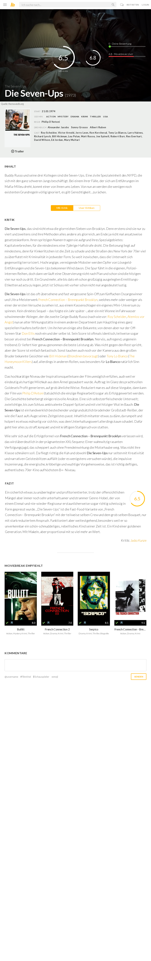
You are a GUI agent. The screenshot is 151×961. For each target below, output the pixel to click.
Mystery (63, 116)
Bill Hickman (58, 356)
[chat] (122, 5)
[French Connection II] (57, 596)
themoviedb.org (16, 103)
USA (105, 116)
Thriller (95, 116)
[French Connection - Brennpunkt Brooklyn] (130, 596)
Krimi (84, 116)
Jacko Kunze (138, 540)
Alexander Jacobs (58, 127)
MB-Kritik (62, 207)
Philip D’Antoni (33, 393)
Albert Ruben (98, 127)
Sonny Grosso (79, 127)
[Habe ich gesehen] (7, 623)
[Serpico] (94, 596)
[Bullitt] (21, 596)
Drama (75, 116)
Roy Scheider (117, 317)
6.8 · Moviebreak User (121, 54)
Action (51, 116)
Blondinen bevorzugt (83, 356)
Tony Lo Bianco (117, 356)
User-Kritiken (86, 207)
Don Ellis (28, 333)
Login (145, 5)
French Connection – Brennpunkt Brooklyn (68, 300)
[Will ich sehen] (11, 623)
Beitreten (133, 5)
